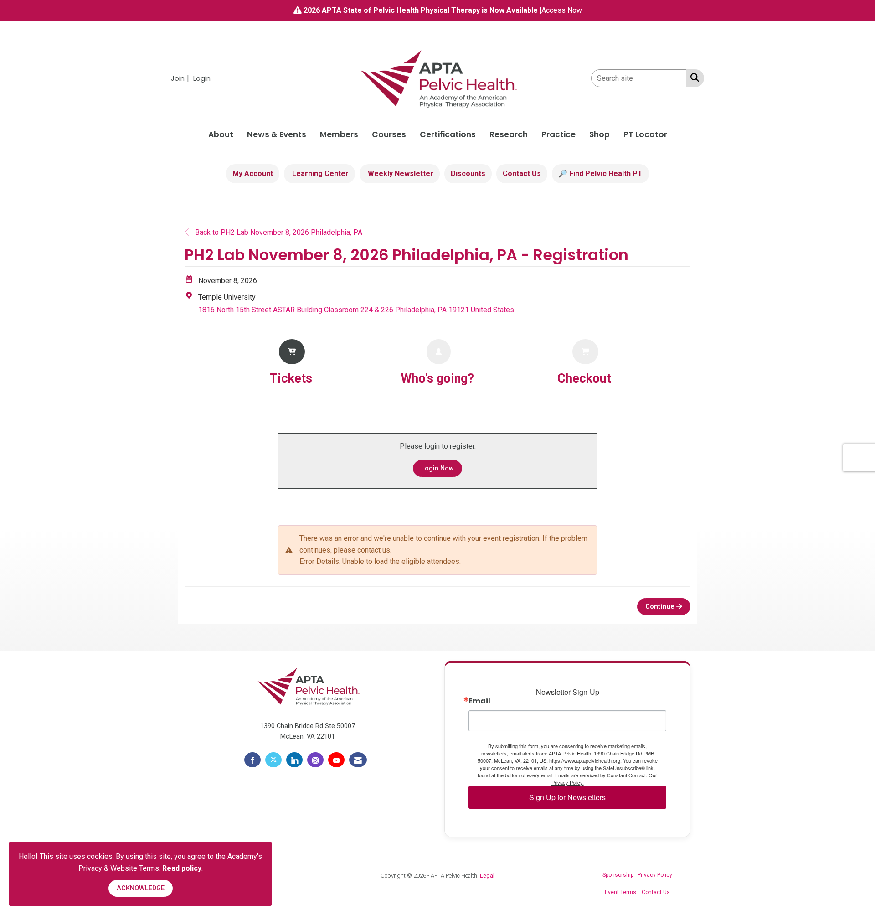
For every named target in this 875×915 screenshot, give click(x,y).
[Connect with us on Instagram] (315, 760)
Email (479, 701)
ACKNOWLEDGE (141, 888)
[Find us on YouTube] (336, 760)
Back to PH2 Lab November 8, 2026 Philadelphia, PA (277, 232)
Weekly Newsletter (399, 173)
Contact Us (522, 173)
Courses (389, 134)
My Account (252, 173)
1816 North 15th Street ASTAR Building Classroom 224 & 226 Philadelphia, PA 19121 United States (356, 309)
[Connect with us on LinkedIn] (294, 760)
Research (508, 134)
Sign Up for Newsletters (567, 797)
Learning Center (319, 173)
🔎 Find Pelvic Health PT (600, 173)
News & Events (276, 134)
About (220, 134)
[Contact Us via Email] (358, 760)
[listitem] (181, 78)
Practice (558, 134)
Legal (487, 875)
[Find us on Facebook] (252, 760)
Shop (599, 134)
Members (339, 134)
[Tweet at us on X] (273, 760)
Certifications (448, 134)
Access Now (561, 10)
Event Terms (620, 892)
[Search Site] (693, 77)
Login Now (437, 468)
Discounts (468, 173)
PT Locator (645, 134)
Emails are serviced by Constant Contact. (601, 775)
